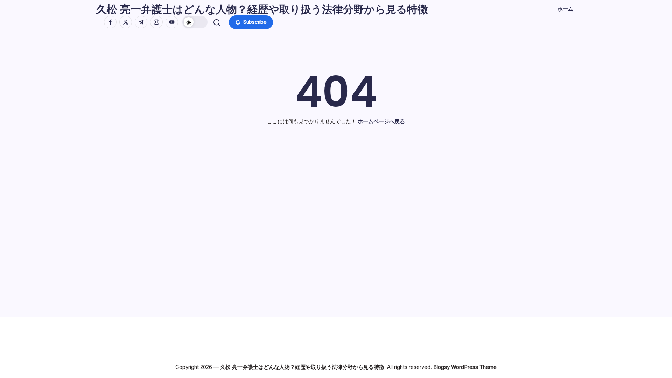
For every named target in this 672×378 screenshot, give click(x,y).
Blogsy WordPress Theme (465, 367)
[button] (195, 22)
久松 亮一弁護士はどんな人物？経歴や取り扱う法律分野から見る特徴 (262, 9)
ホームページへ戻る (381, 121)
